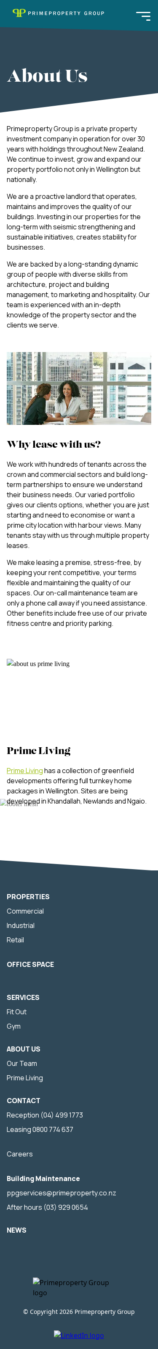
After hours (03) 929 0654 (47, 1207)
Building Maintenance (43, 1178)
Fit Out (17, 1011)
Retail (15, 939)
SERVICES (23, 997)
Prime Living (25, 770)
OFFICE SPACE (30, 964)
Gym (14, 1026)
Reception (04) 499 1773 (45, 1115)
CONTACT (23, 1100)
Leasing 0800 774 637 (40, 1129)
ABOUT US (23, 1049)
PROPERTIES (28, 896)
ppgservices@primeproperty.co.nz (61, 1193)
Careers (20, 1154)
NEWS (17, 1230)
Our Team (22, 1063)
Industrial (21, 925)
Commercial (25, 911)
